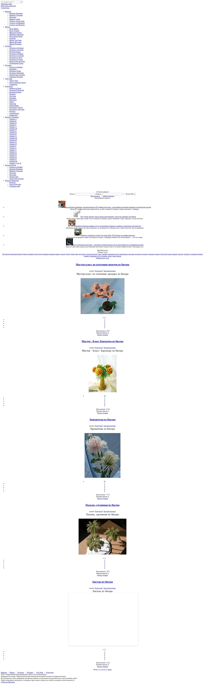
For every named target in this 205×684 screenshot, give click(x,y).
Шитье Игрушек (15, 42)
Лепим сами (13, 177)
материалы (124, 254)
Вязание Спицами (16, 15)
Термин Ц (13, 157)
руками (157, 254)
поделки (144, 254)
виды (41, 254)
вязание (46, 254)
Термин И (13, 132)
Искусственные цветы (17, 82)
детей (68, 254)
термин (86, 256)
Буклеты (12, 182)
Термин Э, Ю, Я (15, 163)
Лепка (11, 102)
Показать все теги (102, 258)
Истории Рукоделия (16, 90)
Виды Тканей (14, 31)
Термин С (13, 148)
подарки (138, 254)
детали (62, 254)
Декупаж (12, 96)
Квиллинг (13, 100)
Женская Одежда (15, 33)
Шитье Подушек (15, 44)
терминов (93, 256)
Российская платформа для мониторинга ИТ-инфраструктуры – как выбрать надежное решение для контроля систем (108, 207)
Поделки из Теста (15, 57)
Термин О (13, 142)
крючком (111, 254)
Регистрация (95, 196)
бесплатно (6, 254)
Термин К (13, 134)
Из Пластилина (15, 52)
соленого (187, 254)
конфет (104, 254)
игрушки (82, 254)
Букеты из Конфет (16, 67)
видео (36, 254)
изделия (88, 254)
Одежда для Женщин (17, 23)
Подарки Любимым (16, 73)
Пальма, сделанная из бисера (102, 505)
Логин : (72, 194)
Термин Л (13, 136)
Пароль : (99, 194)
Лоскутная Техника (16, 179)
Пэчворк (12, 38)
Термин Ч (12, 159)
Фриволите (13, 115)
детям (72, 254)
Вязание (8, 11)
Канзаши (12, 98)
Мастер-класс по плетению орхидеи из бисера (102, 264)
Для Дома (8, 79)
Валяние (12, 94)
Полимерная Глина (16, 63)
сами (169, 254)
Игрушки (12, 17)
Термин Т (12, 150)
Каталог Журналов (12, 180)
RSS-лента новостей (8, 6)
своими (174, 254)
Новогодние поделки (17, 61)
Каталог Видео (10, 165)
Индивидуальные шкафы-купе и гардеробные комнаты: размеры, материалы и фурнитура (108, 226)
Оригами (12, 104)
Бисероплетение (15, 92)
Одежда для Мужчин (17, 25)
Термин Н (13, 140)
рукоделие (164, 254)
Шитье (7, 27)
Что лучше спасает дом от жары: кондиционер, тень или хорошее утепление (108, 217)
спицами (194, 254)
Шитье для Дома (15, 40)
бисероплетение (16, 254)
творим (200, 254)
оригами (131, 254)
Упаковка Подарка (16, 77)
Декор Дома (13, 81)
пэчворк (151, 254)
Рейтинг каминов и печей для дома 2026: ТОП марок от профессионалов (108, 235)
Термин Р (12, 146)
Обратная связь (6, 4)
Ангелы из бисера (102, 581)
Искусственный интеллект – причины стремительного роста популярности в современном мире (108, 245)
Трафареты (13, 84)
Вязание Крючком (16, 13)
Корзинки (13, 69)
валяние (31, 254)
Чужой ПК (129, 194)
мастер (117, 254)
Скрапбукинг (14, 113)
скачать (180, 254)
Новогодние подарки (17, 75)
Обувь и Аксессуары (16, 21)
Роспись (12, 111)
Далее (109, 669)
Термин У (13, 152)
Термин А (13, 119)
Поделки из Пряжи (16, 54)
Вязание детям (14, 19)
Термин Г (12, 125)
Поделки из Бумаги (16, 48)
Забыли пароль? (108, 196)
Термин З (12, 131)
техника (104, 256)
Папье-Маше (14, 106)
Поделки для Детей (16, 50)
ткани (110, 256)
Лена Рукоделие (15, 184)
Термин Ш (13, 161)
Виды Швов (13, 29)
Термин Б (12, 121)
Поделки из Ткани (16, 59)
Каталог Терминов (12, 117)
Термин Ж (13, 129)
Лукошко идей (14, 186)
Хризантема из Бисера (102, 419)
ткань (114, 256)
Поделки (8, 46)
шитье (119, 256)
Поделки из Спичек (16, 56)
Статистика (5, 8)
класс (100, 254)
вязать (57, 254)
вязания (52, 254)
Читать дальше (102, 335)
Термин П (13, 144)
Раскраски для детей (16, 109)
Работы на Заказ (15, 88)
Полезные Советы (16, 107)
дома (76, 254)
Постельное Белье (15, 36)
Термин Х (13, 155)
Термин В (13, 123)
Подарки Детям (15, 71)
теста (99, 256)
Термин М (13, 138)
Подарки (8, 65)
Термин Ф (13, 154)
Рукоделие (9, 86)
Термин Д (13, 127)
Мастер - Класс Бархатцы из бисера (102, 341)
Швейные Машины (16, 34)
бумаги (25, 254)
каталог (94, 254)
